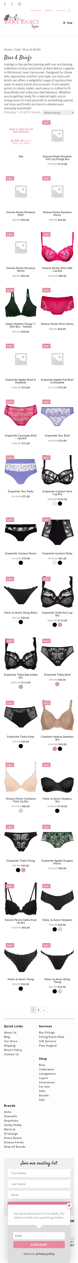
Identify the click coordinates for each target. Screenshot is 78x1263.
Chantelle (10, 1116)
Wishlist (48, 10)
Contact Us (60, 10)
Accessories (47, 1082)
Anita (7, 1112)
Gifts (42, 1091)
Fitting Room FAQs (51, 1037)
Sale (17, 49)
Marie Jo (9, 1129)
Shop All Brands (15, 1146)
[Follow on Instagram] (19, 4)
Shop (69, 22)
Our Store (10, 1041)
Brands (44, 1095)
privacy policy (45, 1254)
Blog (7, 1037)
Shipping (10, 1045)
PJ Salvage (11, 1133)
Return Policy (13, 1050)
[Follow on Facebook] (5, 4)
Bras (42, 1065)
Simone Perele (14, 1142)
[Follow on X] (12, 4)
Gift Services (47, 1041)
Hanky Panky (13, 1125)
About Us (10, 1032)
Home (8, 49)
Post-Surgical (48, 1045)
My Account (36, 10)
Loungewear (47, 1073)
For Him (44, 1086)
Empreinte (11, 1120)
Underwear (46, 1069)
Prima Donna (13, 1138)
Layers (43, 1078)
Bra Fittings (47, 1032)
